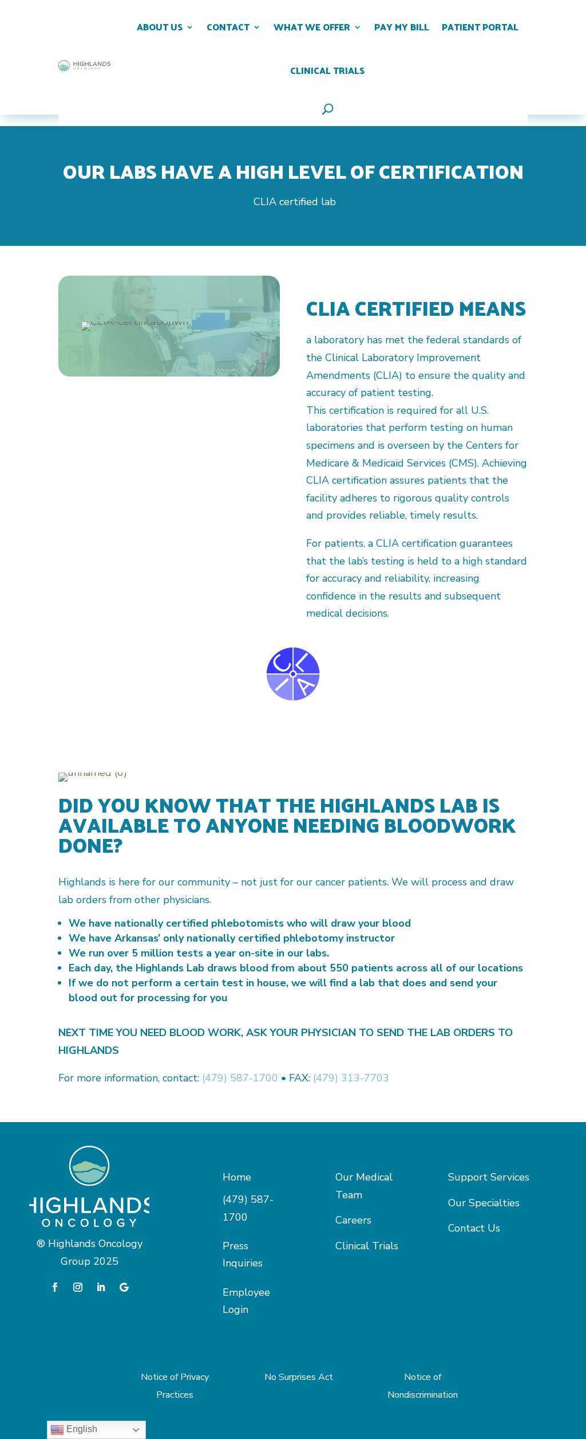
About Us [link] (160, 26)
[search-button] (328, 109)
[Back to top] (557, 1347)
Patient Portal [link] (480, 26)
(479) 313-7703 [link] (351, 1078)
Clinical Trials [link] (327, 70)
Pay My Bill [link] (401, 26)
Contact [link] (228, 26)
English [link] (80, 1429)
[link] (84, 66)
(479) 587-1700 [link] (240, 1078)
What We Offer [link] (312, 26)
